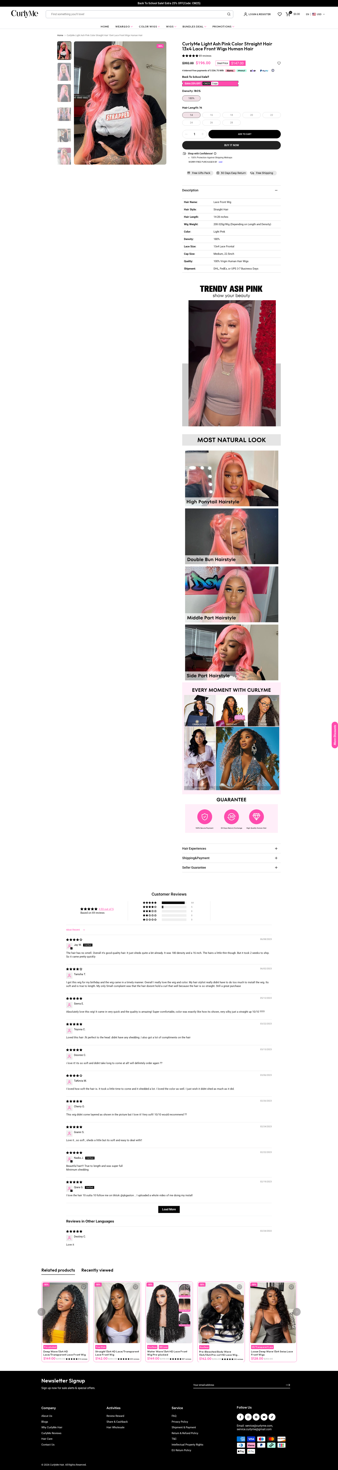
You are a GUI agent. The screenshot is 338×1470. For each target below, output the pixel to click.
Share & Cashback (117, 1421)
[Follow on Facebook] (240, 1417)
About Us (46, 1416)
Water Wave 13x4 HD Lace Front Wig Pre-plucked (167, 1353)
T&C (174, 1438)
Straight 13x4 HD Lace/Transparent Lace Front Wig (117, 1353)
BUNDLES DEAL (193, 26)
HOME (105, 26)
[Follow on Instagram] (248, 1417)
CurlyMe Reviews (51, 1433)
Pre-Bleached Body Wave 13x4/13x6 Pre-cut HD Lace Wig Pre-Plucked (218, 1353)
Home (60, 35)
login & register (260, 14)
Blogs (44, 1421)
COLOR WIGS (148, 26)
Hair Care (46, 1438)
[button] (315, 14)
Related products (58, 1270)
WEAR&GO (122, 26)
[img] (74, 939)
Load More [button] (169, 1209)
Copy (215, 83)
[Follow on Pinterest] (256, 1417)
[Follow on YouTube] (264, 1417)
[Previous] (41, 1312)
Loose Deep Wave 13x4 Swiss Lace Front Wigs (272, 1353)
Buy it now (231, 145)
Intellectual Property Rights (187, 1444)
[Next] (297, 1312)
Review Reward (115, 1416)
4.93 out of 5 (106, 909)
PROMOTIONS (221, 26)
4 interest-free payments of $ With (203, 70)
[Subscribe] (284, 1385)
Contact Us (48, 1444)
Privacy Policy (180, 1421)
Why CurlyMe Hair (51, 1427)
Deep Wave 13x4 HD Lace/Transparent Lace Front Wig (64, 1353)
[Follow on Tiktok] (272, 1417)
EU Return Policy (181, 1450)
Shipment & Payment (184, 1427)
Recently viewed (97, 1270)
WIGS (170, 26)
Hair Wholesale (115, 1427)
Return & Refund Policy (185, 1433)
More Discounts (335, 735)
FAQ (174, 1416)
